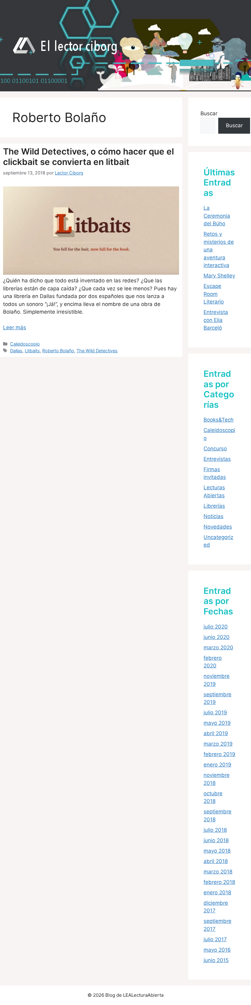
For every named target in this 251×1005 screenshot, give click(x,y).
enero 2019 (217, 765)
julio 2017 (215, 939)
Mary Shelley (219, 276)
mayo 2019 (217, 723)
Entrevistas (217, 459)
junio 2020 (217, 637)
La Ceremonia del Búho (217, 216)
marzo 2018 (218, 872)
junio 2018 (216, 840)
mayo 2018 (217, 851)
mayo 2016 (217, 950)
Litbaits (32, 350)
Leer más (14, 327)
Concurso (215, 448)
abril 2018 (216, 861)
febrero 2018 (219, 882)
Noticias (213, 516)
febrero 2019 (219, 754)
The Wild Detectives (97, 350)
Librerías (214, 506)
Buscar (208, 113)
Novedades (218, 527)
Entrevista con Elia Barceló (216, 320)
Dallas (16, 350)
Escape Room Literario (214, 294)
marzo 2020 (218, 647)
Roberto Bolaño (58, 350)
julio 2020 (216, 627)
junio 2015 (216, 960)
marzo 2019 (218, 744)
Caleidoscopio (25, 343)
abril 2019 (216, 733)
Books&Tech (219, 420)
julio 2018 (215, 830)
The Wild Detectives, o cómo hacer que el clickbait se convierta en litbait (88, 156)
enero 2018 (217, 892)
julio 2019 (215, 712)
